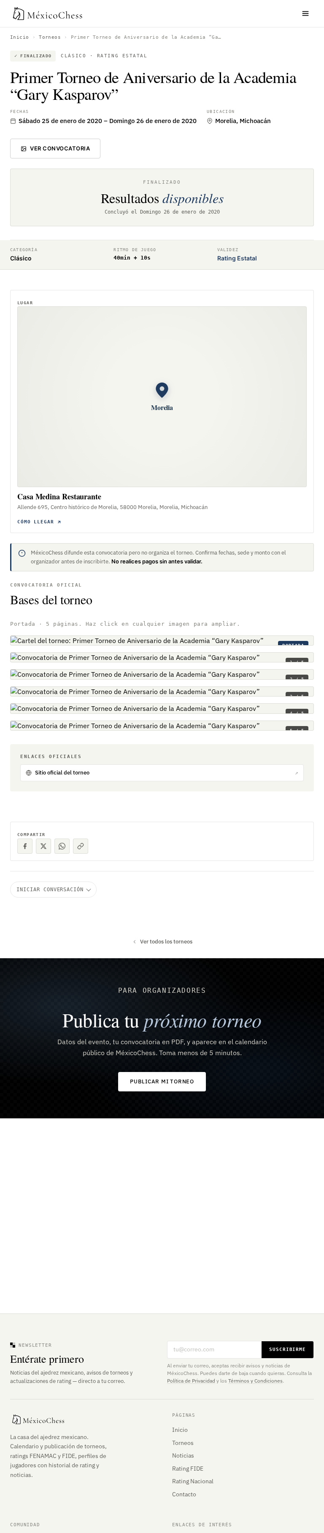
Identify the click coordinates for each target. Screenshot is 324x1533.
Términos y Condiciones (255, 1381)
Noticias (183, 1455)
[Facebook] (24, 846)
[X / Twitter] (43, 846)
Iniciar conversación (50, 889)
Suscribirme (287, 1349)
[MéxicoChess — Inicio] (48, 13)
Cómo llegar (35, 522)
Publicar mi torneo (162, 1081)
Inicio (19, 37)
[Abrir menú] (305, 13)
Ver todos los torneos (166, 941)
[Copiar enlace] (80, 846)
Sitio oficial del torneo (166, 772)
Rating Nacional (192, 1481)
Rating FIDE (187, 1468)
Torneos (50, 37)
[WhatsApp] (62, 846)
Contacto (184, 1494)
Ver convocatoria (60, 148)
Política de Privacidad (191, 1381)
